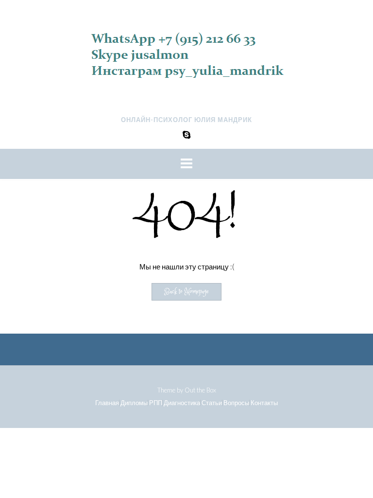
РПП (155, 403)
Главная (107, 403)
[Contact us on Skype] (186, 134)
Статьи (212, 403)
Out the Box (200, 390)
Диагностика (182, 403)
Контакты (264, 403)
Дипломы (134, 403)
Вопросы (236, 403)
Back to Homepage (186, 291)
